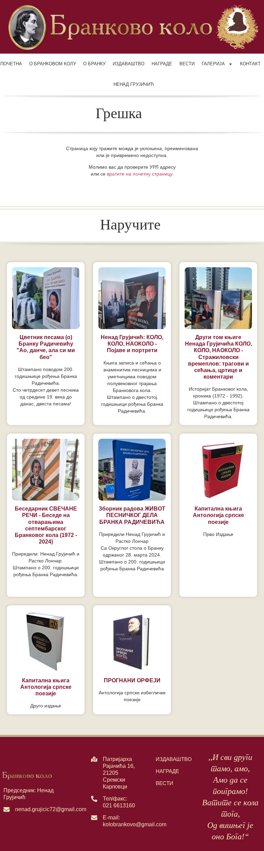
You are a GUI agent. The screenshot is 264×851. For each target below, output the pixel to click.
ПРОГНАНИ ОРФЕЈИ (132, 680)
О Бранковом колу (52, 63)
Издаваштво (128, 63)
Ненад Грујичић (133, 84)
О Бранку (94, 63)
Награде (162, 63)
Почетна (11, 63)
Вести (187, 63)
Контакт (250, 63)
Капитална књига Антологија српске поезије (218, 515)
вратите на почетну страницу (139, 174)
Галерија (213, 63)
